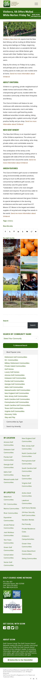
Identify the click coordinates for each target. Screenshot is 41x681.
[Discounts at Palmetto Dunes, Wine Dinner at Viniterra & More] (11, 264)
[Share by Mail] (36, 231)
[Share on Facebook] (5, 231)
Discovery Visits (11, 414)
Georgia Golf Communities (15, 384)
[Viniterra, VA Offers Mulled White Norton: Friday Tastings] (19, 36)
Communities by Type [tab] (14, 422)
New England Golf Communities (17, 393)
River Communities (11, 513)
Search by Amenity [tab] (13, 426)
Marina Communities (11, 509)
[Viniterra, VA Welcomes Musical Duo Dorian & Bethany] (29, 282)
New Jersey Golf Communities (16, 396)
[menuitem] (35, 4)
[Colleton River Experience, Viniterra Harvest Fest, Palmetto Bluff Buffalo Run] (29, 247)
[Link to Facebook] (30, 678)
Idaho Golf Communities (14, 387)
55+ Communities (11, 360)
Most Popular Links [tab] (13, 352)
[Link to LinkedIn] (33, 678)
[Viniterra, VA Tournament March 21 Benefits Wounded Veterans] (29, 299)
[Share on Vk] (27, 231)
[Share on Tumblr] (23, 231)
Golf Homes (9, 369)
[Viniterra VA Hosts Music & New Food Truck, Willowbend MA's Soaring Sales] (11, 282)
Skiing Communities (29, 558)
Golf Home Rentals (29, 508)
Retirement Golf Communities (16, 357)
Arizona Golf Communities (15, 375)
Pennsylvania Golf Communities (17, 402)
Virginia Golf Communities (14, 411)
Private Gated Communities (15, 366)
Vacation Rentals (28, 520)
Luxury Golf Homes (12, 372)
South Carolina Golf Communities (17, 405)
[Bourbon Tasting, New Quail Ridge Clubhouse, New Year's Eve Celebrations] (11, 247)
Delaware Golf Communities (15, 378)
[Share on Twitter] (10, 231)
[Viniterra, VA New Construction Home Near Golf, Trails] (11, 299)
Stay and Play (10, 417)
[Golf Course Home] (17, 4)
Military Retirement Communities (17, 363)
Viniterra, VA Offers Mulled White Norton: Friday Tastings (19, 13)
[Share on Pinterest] (14, 231)
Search (5, 321)
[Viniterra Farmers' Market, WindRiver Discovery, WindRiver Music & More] (29, 264)
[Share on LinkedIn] (18, 231)
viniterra (10, 221)
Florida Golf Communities (14, 381)
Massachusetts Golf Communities (17, 390)
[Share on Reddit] (31, 231)
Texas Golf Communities (14, 408)
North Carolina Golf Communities (17, 399)
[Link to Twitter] (36, 678)
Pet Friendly (26, 524)
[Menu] (35, 4)
